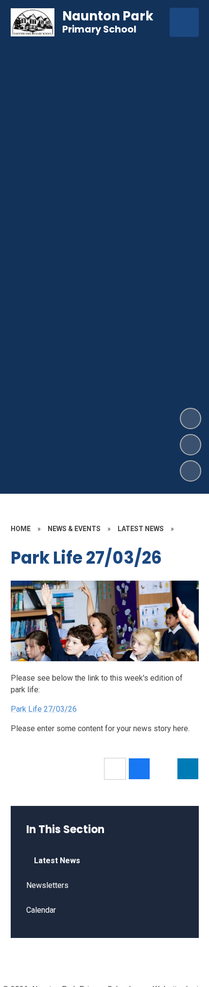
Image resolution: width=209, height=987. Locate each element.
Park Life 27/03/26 (44, 709)
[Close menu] (184, 22)
